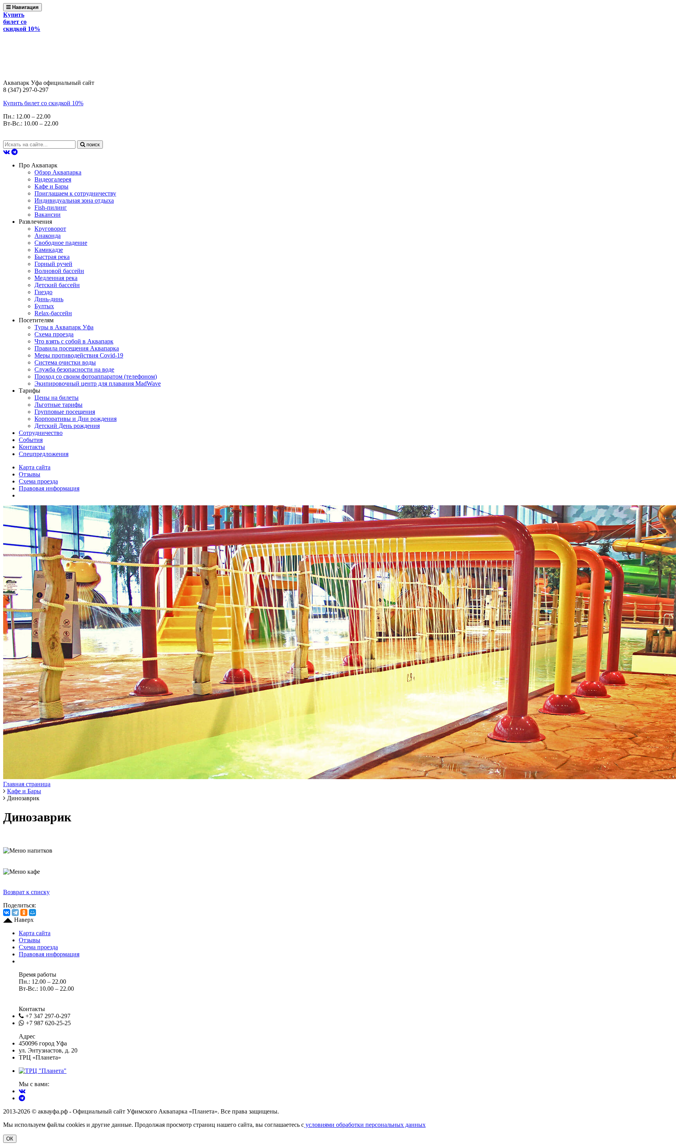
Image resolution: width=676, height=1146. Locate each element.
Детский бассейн (57, 285)
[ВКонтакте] (6, 912)
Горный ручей (53, 263)
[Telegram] (15, 912)
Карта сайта (34, 467)
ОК (9, 1139)
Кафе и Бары (51, 186)
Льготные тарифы (58, 404)
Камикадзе (48, 249)
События (31, 439)
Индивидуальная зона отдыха (74, 200)
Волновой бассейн (59, 271)
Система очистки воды (65, 362)
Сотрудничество (41, 432)
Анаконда (47, 235)
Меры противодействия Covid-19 (78, 355)
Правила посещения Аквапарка (76, 348)
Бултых (44, 306)
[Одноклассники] (23, 912)
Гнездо (43, 292)
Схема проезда (54, 334)
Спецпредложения (43, 454)
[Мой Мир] (32, 912)
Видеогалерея (52, 179)
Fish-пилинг (50, 207)
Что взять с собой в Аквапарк (73, 341)
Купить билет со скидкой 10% (43, 103)
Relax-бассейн (53, 313)
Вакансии (47, 214)
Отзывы (29, 474)
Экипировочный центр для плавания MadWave (97, 383)
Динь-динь (48, 299)
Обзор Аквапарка (57, 172)
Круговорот (50, 228)
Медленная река (55, 278)
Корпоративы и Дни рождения (75, 418)
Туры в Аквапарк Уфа (63, 327)
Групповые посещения (64, 411)
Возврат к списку (26, 892)
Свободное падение (60, 242)
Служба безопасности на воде (74, 369)
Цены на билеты (56, 397)
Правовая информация (49, 488)
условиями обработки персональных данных (365, 1124)
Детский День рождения (67, 425)
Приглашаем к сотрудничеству (75, 193)
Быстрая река (52, 256)
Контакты (32, 447)
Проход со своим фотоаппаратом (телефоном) (95, 376)
